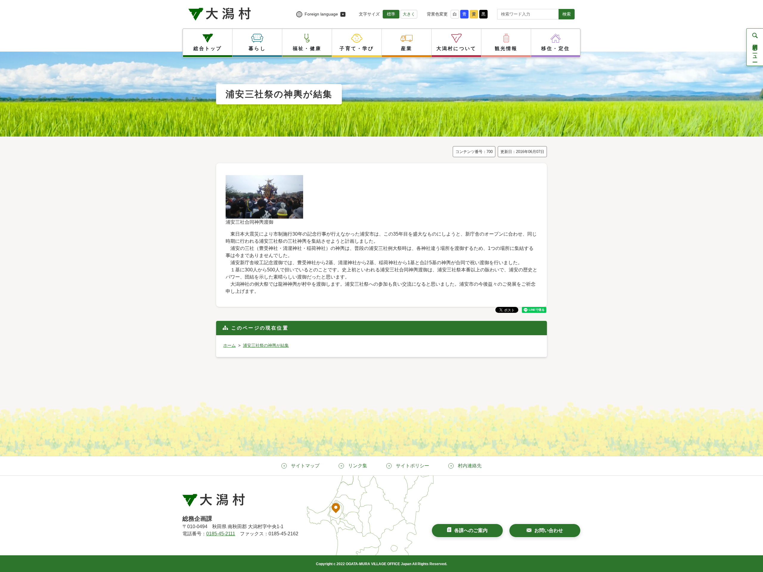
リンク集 (357, 465)
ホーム (229, 345)
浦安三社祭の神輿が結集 (266, 345)
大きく (409, 14)
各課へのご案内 (471, 530)
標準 (391, 14)
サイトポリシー (412, 465)
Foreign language (321, 14)
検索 (566, 14)
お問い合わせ (548, 530)
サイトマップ (305, 465)
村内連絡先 (470, 465)
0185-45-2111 (220, 533)
